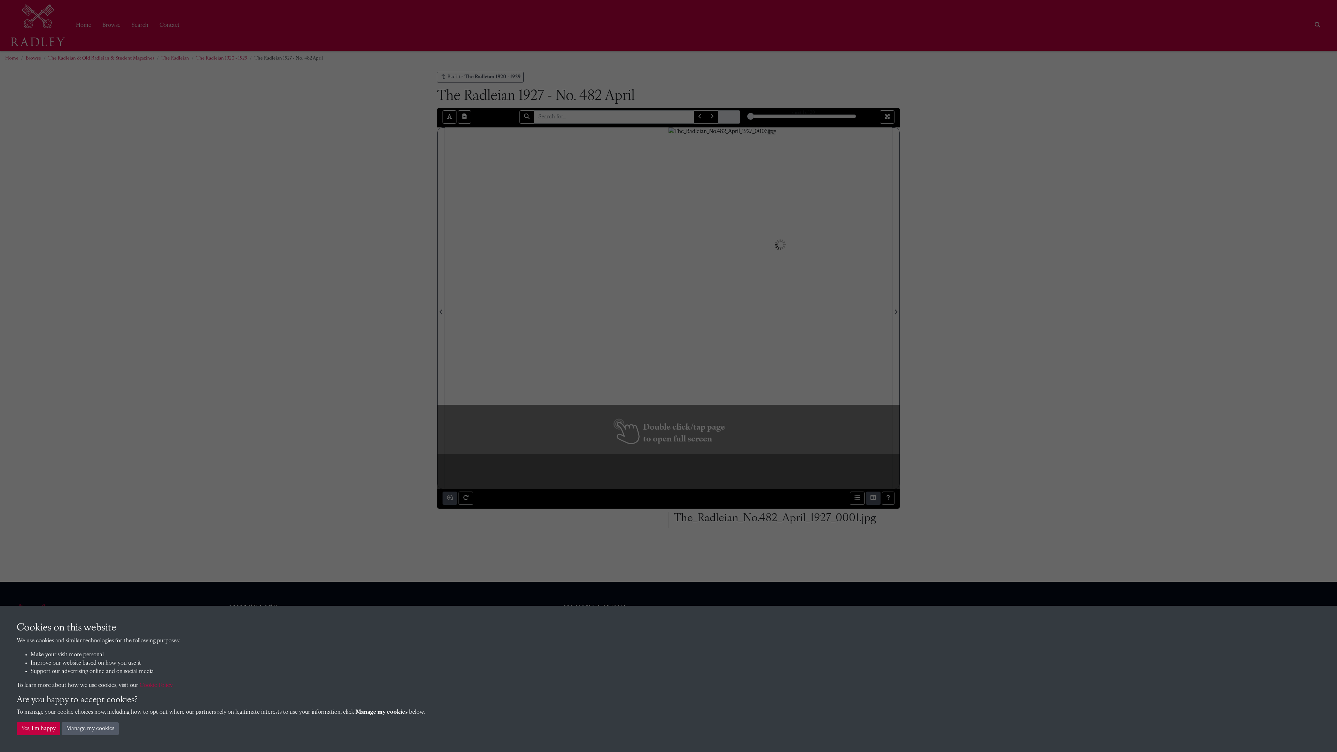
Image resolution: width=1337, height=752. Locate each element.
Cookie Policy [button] (156, 685)
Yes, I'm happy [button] (38, 728)
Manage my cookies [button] (90, 728)
